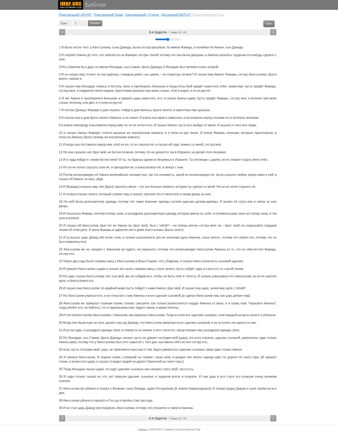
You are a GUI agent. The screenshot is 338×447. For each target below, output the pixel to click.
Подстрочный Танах (108, 14)
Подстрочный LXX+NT (75, 14)
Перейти (95, 23)
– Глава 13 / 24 (167, 32)
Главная (142, 429)
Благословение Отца (208, 14)
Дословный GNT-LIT (176, 14)
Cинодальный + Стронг (142, 14)
